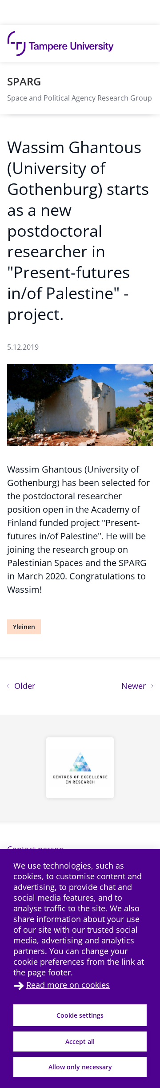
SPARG (24, 81)
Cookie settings (80, 1015)
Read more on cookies (68, 984)
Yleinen (24, 627)
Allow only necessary (80, 1067)
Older (23, 685)
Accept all (80, 1041)
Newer (137, 685)
